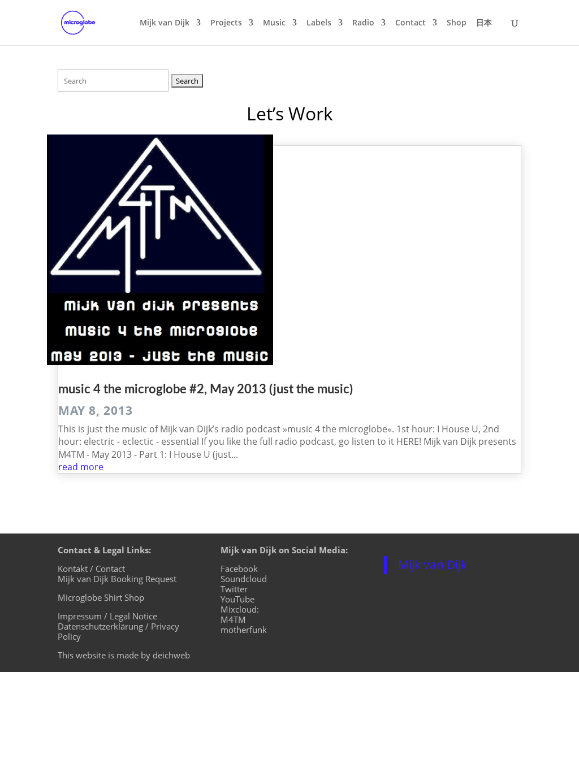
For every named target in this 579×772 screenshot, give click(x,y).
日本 (484, 23)
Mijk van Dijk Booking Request (117, 578)
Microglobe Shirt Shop (101, 597)
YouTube (237, 599)
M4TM (233, 619)
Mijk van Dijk (164, 23)
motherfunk (244, 629)
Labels (318, 23)
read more (80, 467)
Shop (456, 23)
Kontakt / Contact (91, 568)
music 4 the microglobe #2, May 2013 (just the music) (205, 389)
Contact (410, 23)
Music (274, 23)
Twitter (234, 589)
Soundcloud (244, 578)
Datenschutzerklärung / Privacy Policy (118, 631)
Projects (226, 23)
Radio (363, 23)
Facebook (239, 568)
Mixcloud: (240, 609)
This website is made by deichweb (124, 655)
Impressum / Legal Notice (107, 616)
